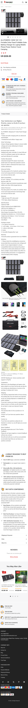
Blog (2, 652)
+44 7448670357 (5, 633)
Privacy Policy (4, 655)
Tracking (3, 677)
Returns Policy (4, 675)
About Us (3, 647)
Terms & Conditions (5, 657)
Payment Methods (5, 670)
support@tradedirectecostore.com (9, 635)
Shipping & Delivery (5, 672)
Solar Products (8, 6)
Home (2, 6)
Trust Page (3, 660)
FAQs (2, 667)
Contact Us (3, 650)
